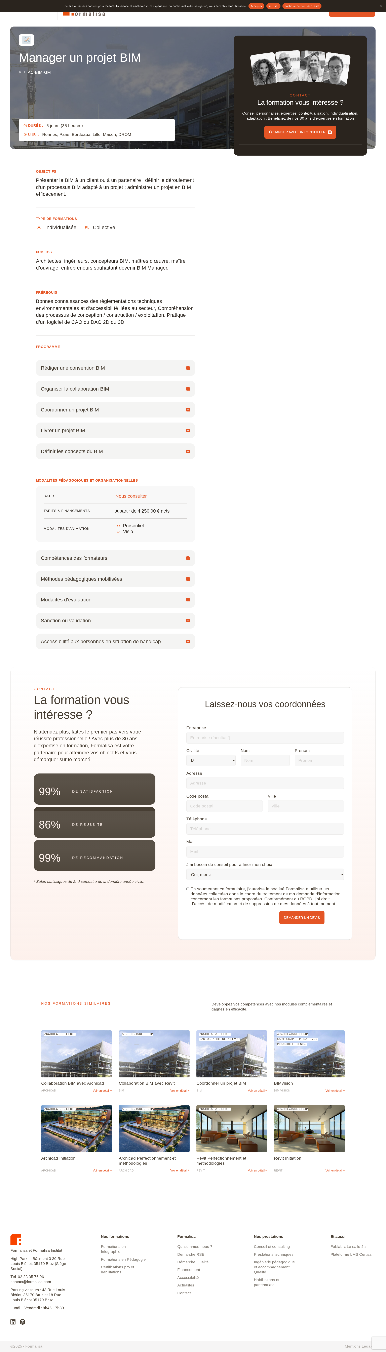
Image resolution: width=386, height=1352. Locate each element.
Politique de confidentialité (301, 6)
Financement (188, 1270)
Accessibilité (188, 1277)
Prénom (302, 750)
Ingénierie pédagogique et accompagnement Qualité (274, 1267)
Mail (190, 841)
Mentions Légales (360, 1346)
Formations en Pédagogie (123, 1259)
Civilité (192, 750)
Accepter (256, 6)
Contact (184, 1293)
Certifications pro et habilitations (117, 1269)
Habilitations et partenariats (266, 1282)
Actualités (185, 1285)
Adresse (194, 773)
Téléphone (196, 819)
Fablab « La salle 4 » (349, 1246)
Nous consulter (131, 496)
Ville (272, 796)
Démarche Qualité (193, 1262)
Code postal (197, 796)
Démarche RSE (190, 1254)
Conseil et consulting (272, 1246)
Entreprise (196, 727)
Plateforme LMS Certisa (351, 1254)
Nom (245, 750)
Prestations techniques (274, 1254)
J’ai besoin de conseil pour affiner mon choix (229, 864)
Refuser (273, 6)
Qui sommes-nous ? (194, 1246)
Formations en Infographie (113, 1249)
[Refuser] (381, 6)
